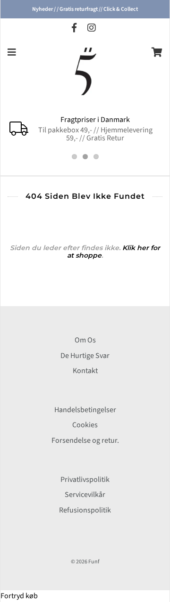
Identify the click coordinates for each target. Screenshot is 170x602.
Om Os (85, 340)
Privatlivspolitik (85, 479)
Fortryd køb (19, 596)
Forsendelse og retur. (85, 440)
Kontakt (85, 371)
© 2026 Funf (85, 562)
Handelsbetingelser (85, 410)
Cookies (85, 425)
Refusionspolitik (85, 510)
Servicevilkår (85, 494)
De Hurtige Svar (85, 355)
